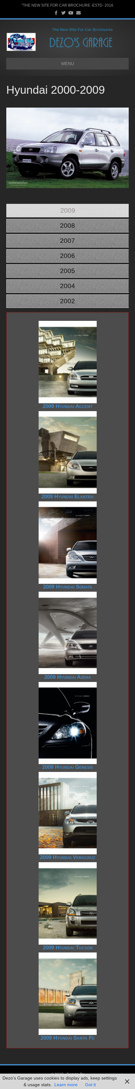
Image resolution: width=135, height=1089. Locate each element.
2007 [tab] (67, 240)
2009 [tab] (67, 210)
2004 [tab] (67, 285)
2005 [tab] (67, 270)
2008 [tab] (67, 225)
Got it (90, 1084)
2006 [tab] (67, 255)
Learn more (66, 1084)
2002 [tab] (67, 300)
